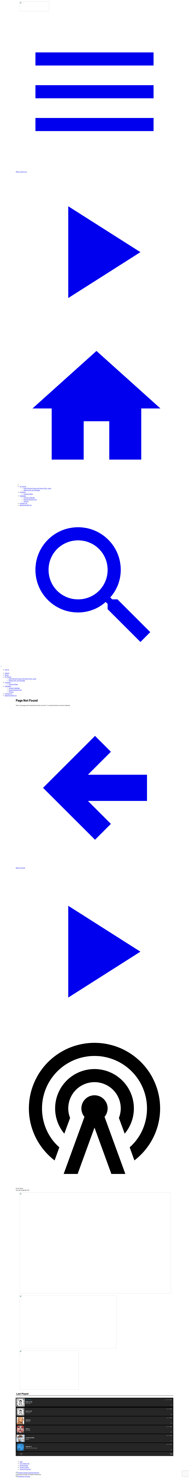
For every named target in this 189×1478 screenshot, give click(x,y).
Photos (26, 501)
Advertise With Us (26, 505)
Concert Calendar (29, 498)
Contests (23, 492)
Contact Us (23, 503)
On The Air (23, 486)
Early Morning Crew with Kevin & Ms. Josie (37, 488)
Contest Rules (28, 494)
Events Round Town (30, 499)
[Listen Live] (94, 950)
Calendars (23, 496)
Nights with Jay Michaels (32, 490)
